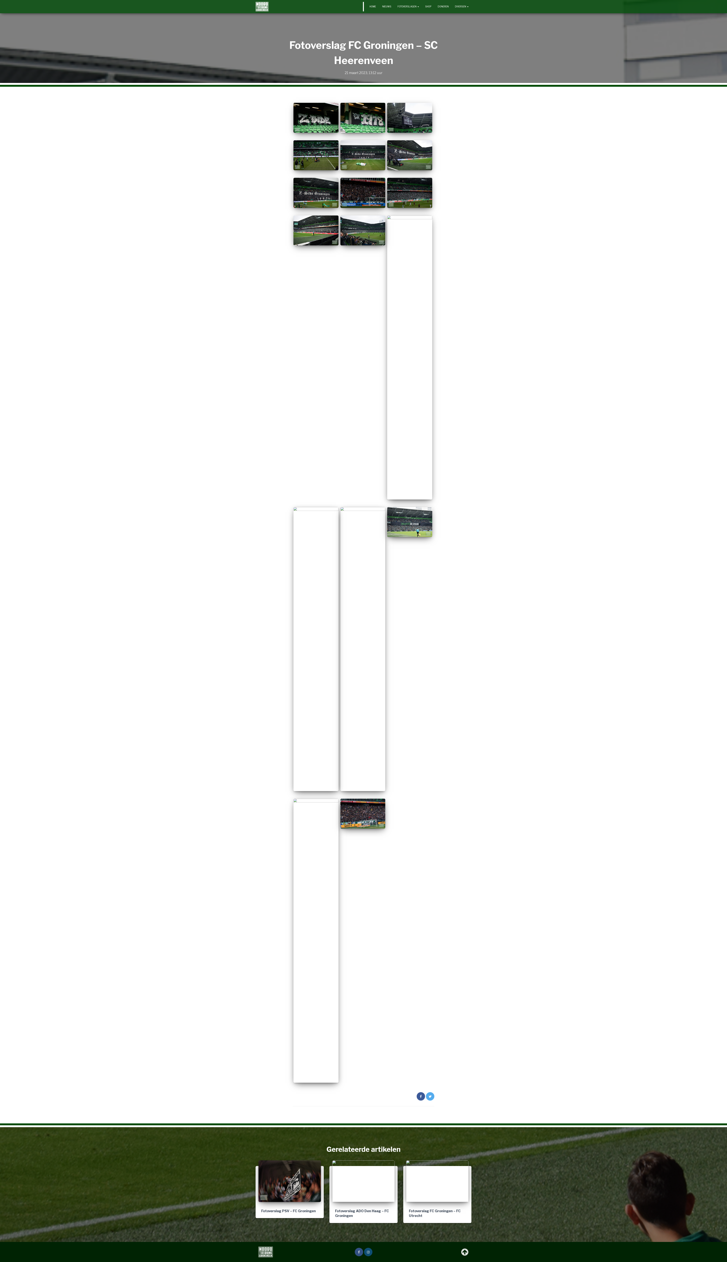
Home (373, 6)
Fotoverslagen (407, 6)
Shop (428, 6)
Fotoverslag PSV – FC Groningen (288, 1211)
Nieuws (386, 6)
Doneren (443, 6)
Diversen (461, 6)
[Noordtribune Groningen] (262, 6)
